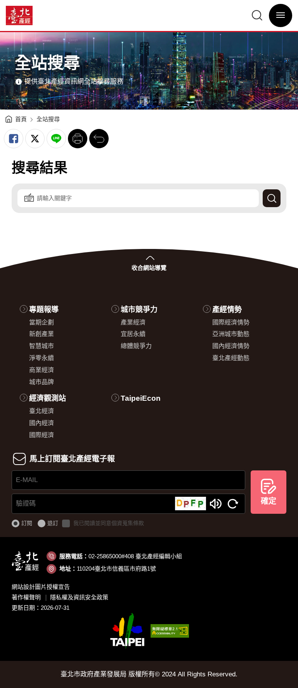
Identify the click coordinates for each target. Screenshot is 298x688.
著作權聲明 (26, 597)
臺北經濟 (41, 411)
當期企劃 (41, 322)
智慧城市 (41, 346)
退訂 (52, 523)
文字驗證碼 (216, 503)
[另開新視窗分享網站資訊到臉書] (13, 138)
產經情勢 (227, 309)
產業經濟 (133, 322)
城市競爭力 (139, 309)
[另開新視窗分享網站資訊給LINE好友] (56, 138)
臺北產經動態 (230, 358)
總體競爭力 (136, 346)
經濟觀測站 (47, 398)
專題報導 (44, 309)
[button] (77, 138)
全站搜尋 (48, 119)
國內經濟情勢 (230, 346)
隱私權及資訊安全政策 (79, 597)
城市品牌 (41, 382)
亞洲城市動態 (230, 334)
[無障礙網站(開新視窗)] (170, 630)
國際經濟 (41, 435)
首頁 (21, 119)
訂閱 (26, 523)
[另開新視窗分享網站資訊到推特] (35, 138)
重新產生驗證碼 (233, 503)
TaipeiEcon (141, 398)
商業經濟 (41, 370)
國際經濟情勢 (230, 322)
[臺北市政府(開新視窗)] (127, 630)
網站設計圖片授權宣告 (41, 586)
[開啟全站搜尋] (257, 15)
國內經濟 (41, 423)
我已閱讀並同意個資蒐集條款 (108, 523)
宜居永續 (133, 334)
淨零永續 (41, 358)
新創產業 (41, 334)
